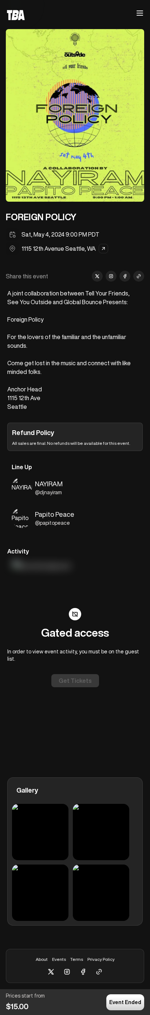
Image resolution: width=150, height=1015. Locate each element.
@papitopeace (52, 522)
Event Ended (125, 1002)
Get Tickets (75, 681)
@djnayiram (48, 492)
